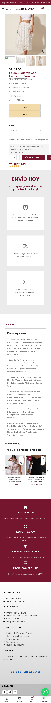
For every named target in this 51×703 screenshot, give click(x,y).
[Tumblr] (15, 692)
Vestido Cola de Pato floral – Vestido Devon (15, 479)
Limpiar (13, 136)
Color (11, 125)
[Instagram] (9, 692)
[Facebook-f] (4, 692)
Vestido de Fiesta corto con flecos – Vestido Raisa (36, 479)
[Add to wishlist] (21, 458)
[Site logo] (25, 9)
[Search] (47, 9)
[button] (42, 36)
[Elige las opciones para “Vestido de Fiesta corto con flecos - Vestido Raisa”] (43, 463)
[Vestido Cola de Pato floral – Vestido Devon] (15, 465)
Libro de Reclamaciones (25, 671)
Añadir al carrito (33, 157)
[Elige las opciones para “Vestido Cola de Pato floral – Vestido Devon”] (21, 463)
